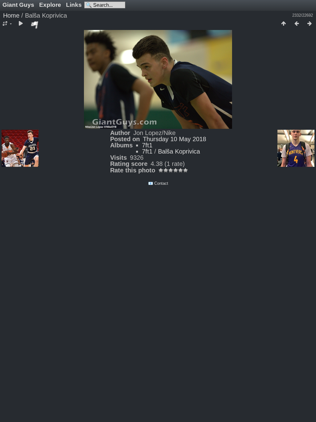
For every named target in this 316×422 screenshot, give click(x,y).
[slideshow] (20, 24)
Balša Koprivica (179, 151)
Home (11, 15)
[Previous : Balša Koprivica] (296, 24)
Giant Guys (18, 5)
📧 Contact (158, 183)
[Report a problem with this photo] (34, 25)
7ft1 (147, 145)
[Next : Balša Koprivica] (309, 24)
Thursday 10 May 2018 (174, 139)
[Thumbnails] (283, 24)
